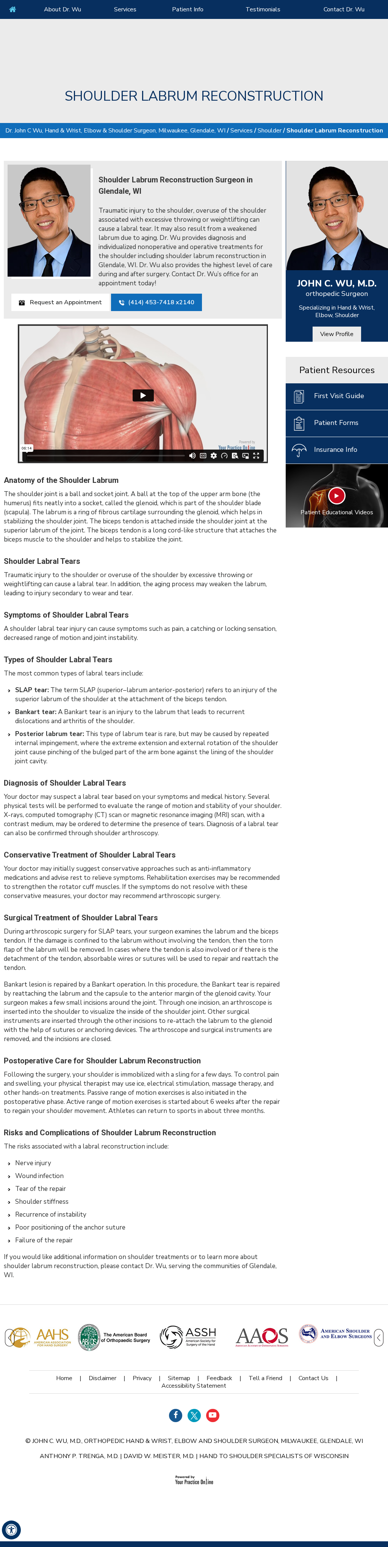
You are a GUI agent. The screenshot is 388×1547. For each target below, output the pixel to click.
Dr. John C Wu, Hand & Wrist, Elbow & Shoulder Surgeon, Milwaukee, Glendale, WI (115, 130)
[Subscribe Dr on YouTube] (212, 1415)
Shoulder (270, 130)
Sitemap (179, 1378)
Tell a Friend (265, 1378)
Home (12, 9)
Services (125, 9)
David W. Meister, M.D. (159, 1456)
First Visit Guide (339, 395)
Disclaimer (102, 1378)
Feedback (219, 1378)
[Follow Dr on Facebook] (175, 1415)
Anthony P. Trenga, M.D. (79, 1456)
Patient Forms (336, 422)
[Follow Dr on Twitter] (194, 1415)
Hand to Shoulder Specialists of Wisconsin (274, 1456)
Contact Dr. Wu (344, 9)
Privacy (142, 1378)
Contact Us (314, 1378)
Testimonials (263, 9)
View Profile (337, 334)
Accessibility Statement (193, 1386)
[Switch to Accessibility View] (11, 1530)
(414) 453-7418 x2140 (161, 302)
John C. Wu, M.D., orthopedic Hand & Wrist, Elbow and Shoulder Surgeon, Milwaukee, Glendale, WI (197, 1441)
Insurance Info (335, 449)
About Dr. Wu (62, 9)
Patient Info (187, 9)
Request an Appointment (65, 302)
